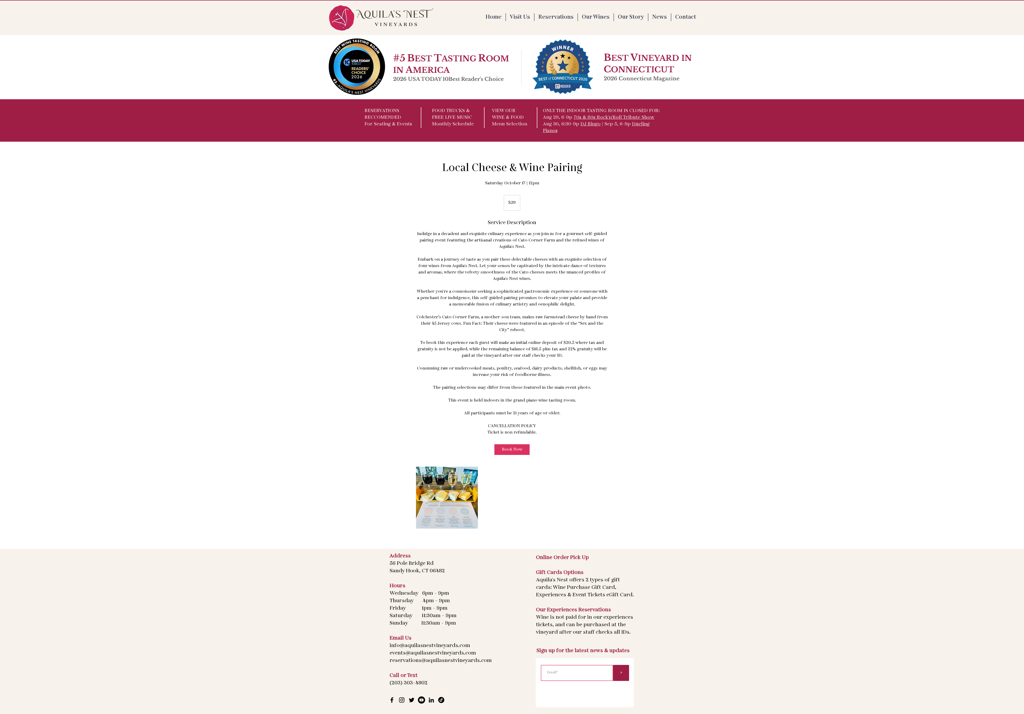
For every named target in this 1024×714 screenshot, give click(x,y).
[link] (512, 449)
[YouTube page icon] (421, 700)
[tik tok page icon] (441, 700)
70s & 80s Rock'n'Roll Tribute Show (614, 117)
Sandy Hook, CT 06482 (417, 571)
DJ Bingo (591, 124)
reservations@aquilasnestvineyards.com (441, 660)
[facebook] (391, 700)
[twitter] (411, 700)
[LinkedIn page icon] (431, 700)
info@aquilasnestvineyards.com (430, 645)
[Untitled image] (447, 498)
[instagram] (401, 700)
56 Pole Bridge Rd (412, 563)
